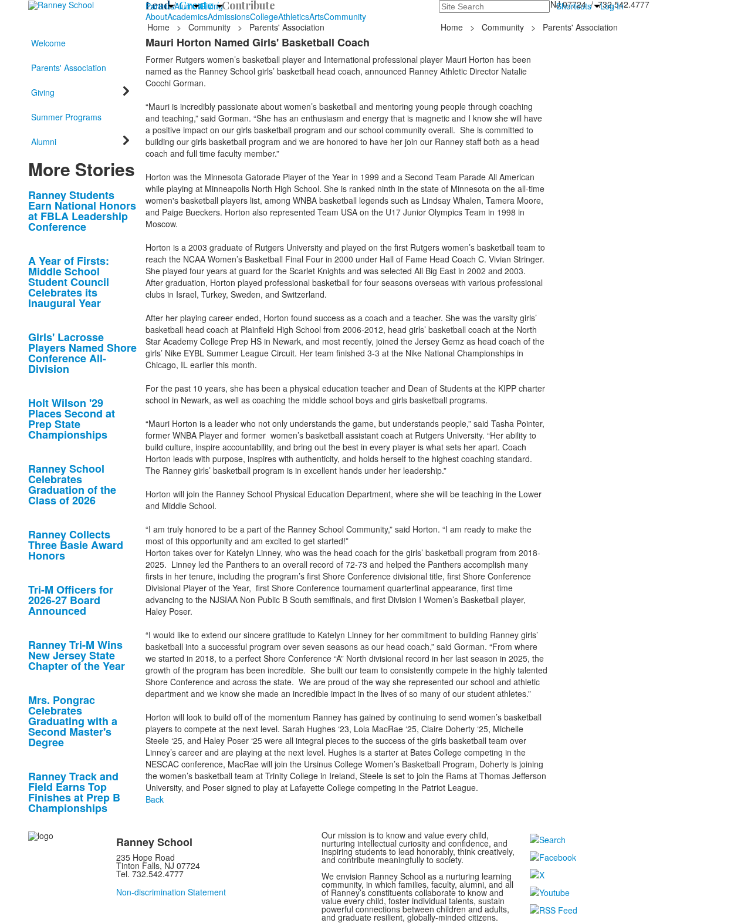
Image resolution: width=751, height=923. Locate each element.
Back (155, 799)
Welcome (48, 43)
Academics (187, 16)
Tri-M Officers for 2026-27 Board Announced (70, 600)
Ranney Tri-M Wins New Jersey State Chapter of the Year (76, 655)
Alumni (186, 6)
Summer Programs (66, 117)
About (156, 16)
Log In (612, 6)
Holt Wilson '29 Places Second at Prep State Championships (71, 418)
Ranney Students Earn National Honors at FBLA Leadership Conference (82, 210)
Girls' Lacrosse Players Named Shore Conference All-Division (82, 352)
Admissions (229, 16)
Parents (160, 6)
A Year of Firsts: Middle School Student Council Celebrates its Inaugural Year (68, 282)
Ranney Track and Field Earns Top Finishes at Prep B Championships (74, 792)
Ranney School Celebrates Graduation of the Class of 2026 (72, 484)
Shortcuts (573, 6)
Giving (211, 6)
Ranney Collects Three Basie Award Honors (75, 545)
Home (159, 27)
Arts (316, 16)
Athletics (293, 16)
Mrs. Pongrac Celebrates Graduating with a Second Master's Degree (72, 721)
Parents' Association (286, 27)
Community (345, 16)
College (264, 16)
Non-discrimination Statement (171, 892)
